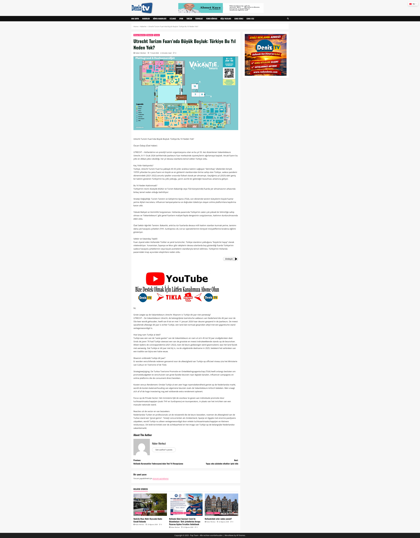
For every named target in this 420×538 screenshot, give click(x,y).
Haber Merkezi (140, 53)
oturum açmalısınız (160, 478)
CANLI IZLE (250, 18)
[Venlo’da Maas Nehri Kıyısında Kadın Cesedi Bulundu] (150, 505)
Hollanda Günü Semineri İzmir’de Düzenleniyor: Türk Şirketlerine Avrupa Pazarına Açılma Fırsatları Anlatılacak (184, 521)
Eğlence (173, 18)
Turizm (189, 18)
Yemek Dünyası (211, 18)
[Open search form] (288, 18)
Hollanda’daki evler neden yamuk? (218, 518)
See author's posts (163, 449)
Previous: (158, 462)
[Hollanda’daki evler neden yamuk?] (221, 505)
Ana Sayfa (135, 18)
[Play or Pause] (236, 259)
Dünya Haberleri (159, 18)
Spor (181, 18)
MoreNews (229, 535)
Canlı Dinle (238, 18)
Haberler (146, 18)
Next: (222, 462)
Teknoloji (199, 18)
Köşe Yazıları (225, 18)
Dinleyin (229, 259)
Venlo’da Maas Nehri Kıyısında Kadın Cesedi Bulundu (147, 520)
